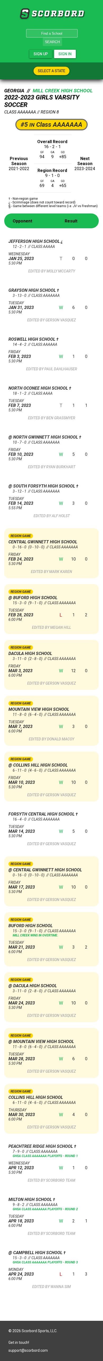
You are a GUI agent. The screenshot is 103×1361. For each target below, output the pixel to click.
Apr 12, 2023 (21, 1165)
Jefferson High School (34, 241)
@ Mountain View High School (41, 1041)
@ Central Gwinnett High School (45, 869)
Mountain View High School (38, 709)
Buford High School (30, 925)
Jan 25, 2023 (21, 256)
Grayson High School (32, 290)
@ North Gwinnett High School (43, 437)
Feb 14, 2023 (20, 501)
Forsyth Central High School (42, 814)
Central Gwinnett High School (42, 541)
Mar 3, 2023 (20, 668)
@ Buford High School (32, 597)
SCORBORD (24, 14)
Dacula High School (30, 653)
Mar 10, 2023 (21, 780)
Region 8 (50, 112)
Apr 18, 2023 (21, 1218)
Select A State (51, 71)
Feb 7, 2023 (19, 403)
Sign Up (41, 54)
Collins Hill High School (35, 1097)
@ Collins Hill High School (38, 765)
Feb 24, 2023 (20, 557)
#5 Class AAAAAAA (51, 124)
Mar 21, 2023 (21, 945)
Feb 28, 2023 (20, 612)
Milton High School (30, 1199)
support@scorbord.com (28, 1350)
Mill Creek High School (63, 91)
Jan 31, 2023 (21, 305)
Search (52, 42)
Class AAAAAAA (20, 112)
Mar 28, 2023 (21, 1056)
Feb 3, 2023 (19, 354)
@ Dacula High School (32, 985)
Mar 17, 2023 (21, 885)
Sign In (65, 54)
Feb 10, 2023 (20, 452)
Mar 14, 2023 (21, 829)
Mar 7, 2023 (20, 724)
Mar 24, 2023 (21, 1000)
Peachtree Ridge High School (41, 1146)
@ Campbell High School (35, 1252)
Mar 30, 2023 (21, 1112)
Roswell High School (32, 339)
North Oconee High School (38, 388)
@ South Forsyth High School (42, 486)
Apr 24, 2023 (21, 1272)
